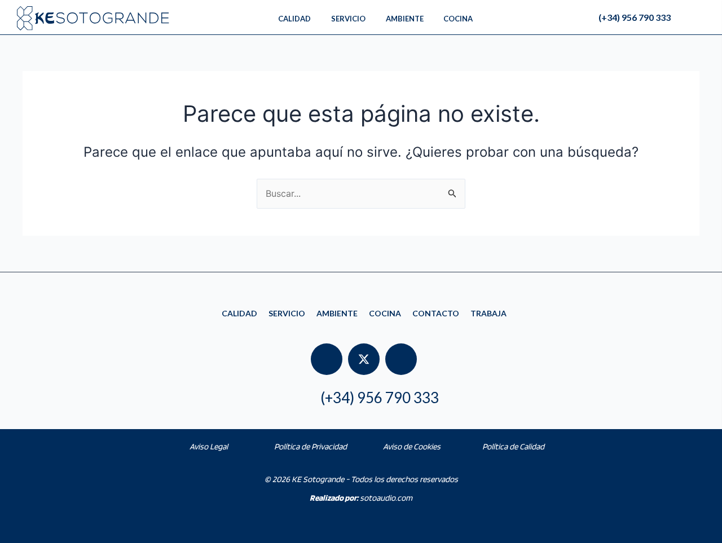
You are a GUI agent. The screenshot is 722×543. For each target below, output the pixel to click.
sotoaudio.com (361, 498)
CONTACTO (435, 313)
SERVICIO (286, 313)
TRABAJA (488, 313)
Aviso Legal (209, 447)
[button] (705, 17)
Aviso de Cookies (412, 447)
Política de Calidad (513, 447)
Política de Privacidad (310, 447)
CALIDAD (239, 313)
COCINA (385, 313)
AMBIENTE (337, 313)
